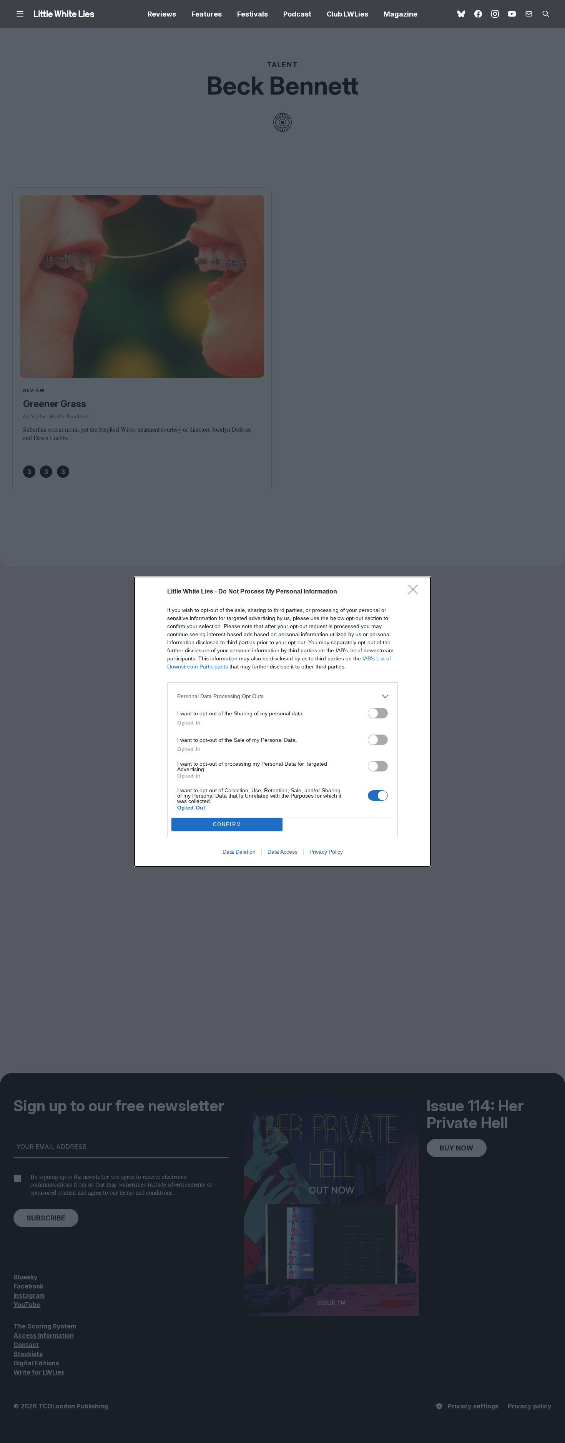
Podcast (297, 14)
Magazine (400, 14)
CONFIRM (227, 824)
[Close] (415, 592)
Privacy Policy (326, 852)
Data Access (282, 852)
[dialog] (282, 721)
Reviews (162, 14)
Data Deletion (239, 852)
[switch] (378, 713)
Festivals (252, 14)
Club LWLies (347, 14)
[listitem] (282, 696)
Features (206, 14)
